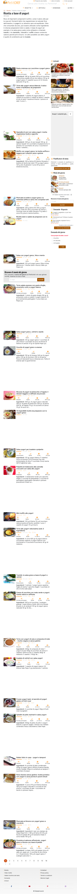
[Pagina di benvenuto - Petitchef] (4, 10)
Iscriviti (40, 280)
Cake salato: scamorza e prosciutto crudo (66, 184)
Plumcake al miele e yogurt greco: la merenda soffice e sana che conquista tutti (32, 199)
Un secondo (56, 240)
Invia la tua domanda (63, 228)
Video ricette (8, 873)
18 (46, 861)
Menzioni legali (45, 878)
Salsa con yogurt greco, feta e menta (30, 255)
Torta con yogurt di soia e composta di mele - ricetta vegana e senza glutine (33, 640)
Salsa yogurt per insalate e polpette (29, 449)
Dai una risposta (54, 215)
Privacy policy (45, 873)
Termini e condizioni (46, 875)
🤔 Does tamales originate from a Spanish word (60, 221)
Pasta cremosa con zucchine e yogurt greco (33, 68)
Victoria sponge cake (65, 190)
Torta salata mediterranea (62, 178)
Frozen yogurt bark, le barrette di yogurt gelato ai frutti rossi (31, 700)
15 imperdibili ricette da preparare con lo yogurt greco (31, 412)
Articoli (41, 8)
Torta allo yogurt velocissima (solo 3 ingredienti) (30, 530)
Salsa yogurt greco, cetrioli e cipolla (29, 332)
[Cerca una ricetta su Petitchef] (63, 3)
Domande (56, 8)
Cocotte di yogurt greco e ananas (29, 347)
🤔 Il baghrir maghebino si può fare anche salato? (61, 213)
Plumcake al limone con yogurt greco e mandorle (31, 822)
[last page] (9, 864)
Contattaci (44, 870)
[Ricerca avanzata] (66, 4)
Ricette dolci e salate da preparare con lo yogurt (31, 218)
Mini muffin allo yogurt (24, 513)
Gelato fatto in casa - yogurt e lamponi (31, 757)
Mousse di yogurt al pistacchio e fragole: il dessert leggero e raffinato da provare (32, 393)
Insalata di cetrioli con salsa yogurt (29, 658)
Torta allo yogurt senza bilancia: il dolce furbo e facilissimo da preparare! (31, 86)
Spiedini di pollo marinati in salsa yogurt (31, 715)
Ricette (28, 8)
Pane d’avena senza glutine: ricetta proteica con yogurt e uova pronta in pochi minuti (32, 776)
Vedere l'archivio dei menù (61, 194)
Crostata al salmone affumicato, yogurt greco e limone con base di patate (31, 841)
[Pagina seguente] (5, 864)
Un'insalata (56, 243)
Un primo (56, 238)
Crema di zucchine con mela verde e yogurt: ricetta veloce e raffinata (33, 593)
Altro (69, 8)
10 (42, 861)
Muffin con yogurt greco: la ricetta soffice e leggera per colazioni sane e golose (32, 152)
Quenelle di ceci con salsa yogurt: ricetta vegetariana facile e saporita (31, 133)
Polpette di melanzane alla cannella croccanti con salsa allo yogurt (29, 468)
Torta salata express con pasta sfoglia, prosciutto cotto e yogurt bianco (31, 286)
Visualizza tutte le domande (65, 225)
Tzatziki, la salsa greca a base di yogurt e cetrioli (32, 576)
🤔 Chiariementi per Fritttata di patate (62, 217)
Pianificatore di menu (61, 168)
